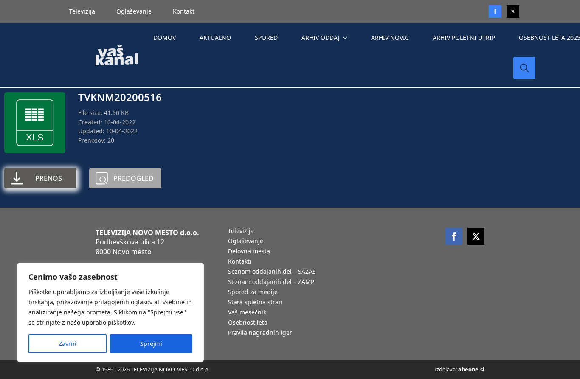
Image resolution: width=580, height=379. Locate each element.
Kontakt (183, 11)
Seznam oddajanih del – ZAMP (271, 282)
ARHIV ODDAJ (320, 38)
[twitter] (513, 11)
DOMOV (164, 38)
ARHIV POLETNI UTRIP (464, 38)
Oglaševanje (134, 11)
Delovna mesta (249, 251)
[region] (110, 312)
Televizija (82, 11)
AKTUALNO (215, 38)
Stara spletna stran (255, 302)
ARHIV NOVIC (390, 38)
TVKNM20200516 (120, 97)
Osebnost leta (247, 323)
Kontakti (239, 261)
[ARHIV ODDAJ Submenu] (347, 37)
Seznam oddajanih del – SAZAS (272, 272)
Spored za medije (253, 292)
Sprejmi (151, 344)
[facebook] (453, 236)
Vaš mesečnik (247, 312)
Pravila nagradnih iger (260, 333)
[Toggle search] (524, 68)
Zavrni (67, 344)
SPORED (266, 38)
